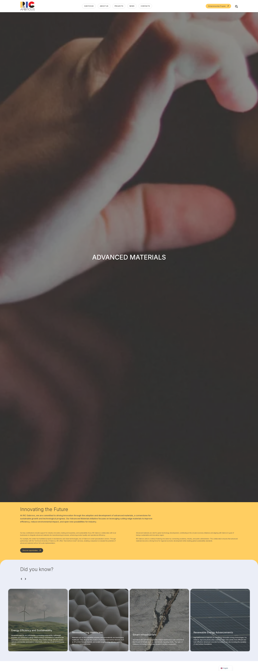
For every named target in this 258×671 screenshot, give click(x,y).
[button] (21, 579)
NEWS (132, 6)
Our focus (89, 6)
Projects (119, 6)
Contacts (145, 6)
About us (104, 6)
